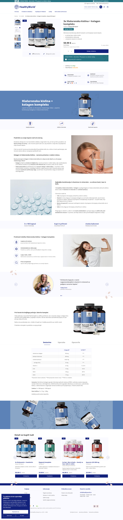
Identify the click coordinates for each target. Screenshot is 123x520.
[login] (104, 7)
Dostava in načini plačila (49, 495)
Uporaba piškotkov (83, 512)
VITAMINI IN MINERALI (27, 11)
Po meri (22, 515)
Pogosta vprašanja (90, 3)
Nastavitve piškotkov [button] (94, 512)
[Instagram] (94, 506)
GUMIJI (50, 11)
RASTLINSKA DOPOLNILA (61, 11)
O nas (25, 493)
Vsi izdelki (21, 16)
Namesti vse (15, 512)
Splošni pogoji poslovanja (49, 500)
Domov (16, 16)
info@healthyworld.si (103, 3)
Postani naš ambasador (67, 493)
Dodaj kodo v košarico (101, 1)
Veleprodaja (64, 495)
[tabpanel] (61, 370)
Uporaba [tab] (61, 342)
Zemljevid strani (74, 512)
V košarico (26, 476)
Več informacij (7, 507)
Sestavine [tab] (47, 342)
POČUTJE (17, 11)
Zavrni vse (9, 515)
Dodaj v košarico (91, 51)
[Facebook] (97, 506)
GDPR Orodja (46, 497)
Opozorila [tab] (76, 342)
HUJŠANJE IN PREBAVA (40, 11)
